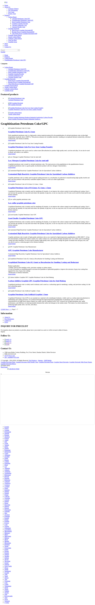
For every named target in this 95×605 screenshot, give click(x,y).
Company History (13, 8)
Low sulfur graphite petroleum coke (21, 203)
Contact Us (7, 47)
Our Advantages (13, 10)
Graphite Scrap (12, 42)
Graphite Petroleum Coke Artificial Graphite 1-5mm (28, 294)
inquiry (10, 140)
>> (11, 309)
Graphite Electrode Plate (8, 362)
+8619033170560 (14, 369)
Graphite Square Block (15, 35)
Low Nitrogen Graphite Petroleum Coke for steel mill (28, 161)
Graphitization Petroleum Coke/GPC (22, 20)
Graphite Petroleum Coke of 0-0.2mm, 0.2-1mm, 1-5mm (29, 188)
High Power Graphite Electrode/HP (22, 30)
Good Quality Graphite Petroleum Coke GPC (25, 218)
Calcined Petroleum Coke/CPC (21, 18)
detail (13, 140)
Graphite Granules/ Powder (20, 23)
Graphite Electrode (13, 28)
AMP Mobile (47, 360)
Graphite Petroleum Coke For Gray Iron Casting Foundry (25, 109)
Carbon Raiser (12, 17)
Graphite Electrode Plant (46, 362)
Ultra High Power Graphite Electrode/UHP (24, 33)
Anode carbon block (14, 114)
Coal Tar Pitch (12, 40)
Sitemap (40, 360)
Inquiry (3, 331)
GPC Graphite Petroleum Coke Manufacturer (25, 250)
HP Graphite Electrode (14, 105)
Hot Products (33, 360)
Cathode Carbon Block (15, 38)
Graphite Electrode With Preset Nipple (80, 362)
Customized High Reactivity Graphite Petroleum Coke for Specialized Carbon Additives (41, 174)
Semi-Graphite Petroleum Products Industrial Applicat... (24, 119)
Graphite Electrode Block (8, 364)
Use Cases (11, 12)
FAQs (6, 45)
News (6, 43)
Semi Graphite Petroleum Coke (21, 22)
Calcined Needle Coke (18, 27)
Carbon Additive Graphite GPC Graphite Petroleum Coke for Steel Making (37, 281)
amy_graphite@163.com (11, 357)
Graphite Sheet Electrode (61, 362)
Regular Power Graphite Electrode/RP (23, 32)
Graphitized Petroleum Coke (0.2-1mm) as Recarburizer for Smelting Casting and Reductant (43, 262)
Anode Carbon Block (14, 37)
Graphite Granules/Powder (16, 74)
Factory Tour (12, 13)
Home (6, 5)
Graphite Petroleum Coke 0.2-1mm (21, 132)
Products (7, 15)
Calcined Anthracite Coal (19, 25)
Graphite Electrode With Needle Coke (27, 362)
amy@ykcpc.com (9, 355)
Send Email (4, 367)
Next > (7, 309)
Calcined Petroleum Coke (15, 100)
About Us (7, 7)
